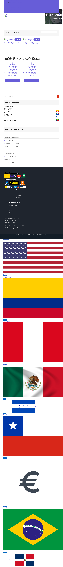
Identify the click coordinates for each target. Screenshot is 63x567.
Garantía (10, 10)
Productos (11, 6)
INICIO (10, 4)
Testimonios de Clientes (14, 7)
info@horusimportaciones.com (17, 2)
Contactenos (11, 9)
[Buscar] (58, 96)
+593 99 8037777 (14, 0)
